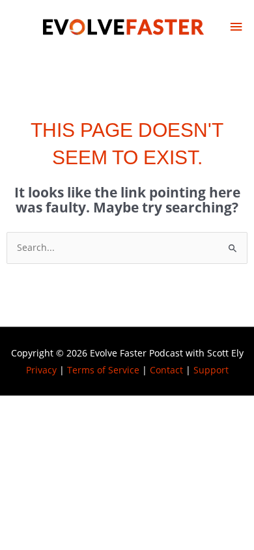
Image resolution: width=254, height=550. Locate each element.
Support (211, 370)
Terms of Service (103, 370)
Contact (166, 370)
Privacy (41, 370)
